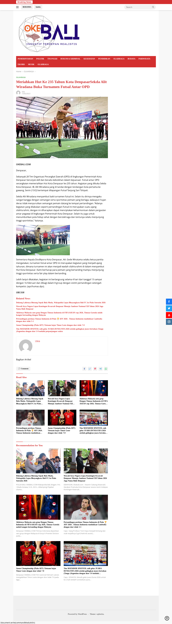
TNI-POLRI (52, 59)
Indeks (38, 7)
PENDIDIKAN (104, 59)
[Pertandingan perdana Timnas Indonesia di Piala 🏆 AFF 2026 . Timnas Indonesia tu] (30, 418)
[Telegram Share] (100, 369)
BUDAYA (131, 59)
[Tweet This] (90, 369)
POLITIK (40, 59)
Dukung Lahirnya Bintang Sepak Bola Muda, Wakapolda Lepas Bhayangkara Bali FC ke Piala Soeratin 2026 (60, 303)
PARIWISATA (144, 59)
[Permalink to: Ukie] (18, 92)
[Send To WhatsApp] (106, 369)
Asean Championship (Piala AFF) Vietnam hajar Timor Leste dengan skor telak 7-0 (50, 325)
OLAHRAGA (118, 59)
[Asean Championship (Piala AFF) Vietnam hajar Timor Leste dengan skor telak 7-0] (62, 418)
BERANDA (27, 7)
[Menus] (18, 7)
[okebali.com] (49, 33)
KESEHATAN (89, 59)
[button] (153, 7)
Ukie (23, 92)
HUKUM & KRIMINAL (70, 59)
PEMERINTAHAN (25, 59)
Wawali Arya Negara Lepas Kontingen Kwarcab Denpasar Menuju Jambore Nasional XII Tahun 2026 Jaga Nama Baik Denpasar (59, 307)
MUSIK (31, 64)
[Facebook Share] (84, 369)
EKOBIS (21, 64)
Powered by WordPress (77, 614)
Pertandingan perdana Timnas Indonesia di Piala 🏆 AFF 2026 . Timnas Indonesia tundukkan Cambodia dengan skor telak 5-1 (59, 320)
